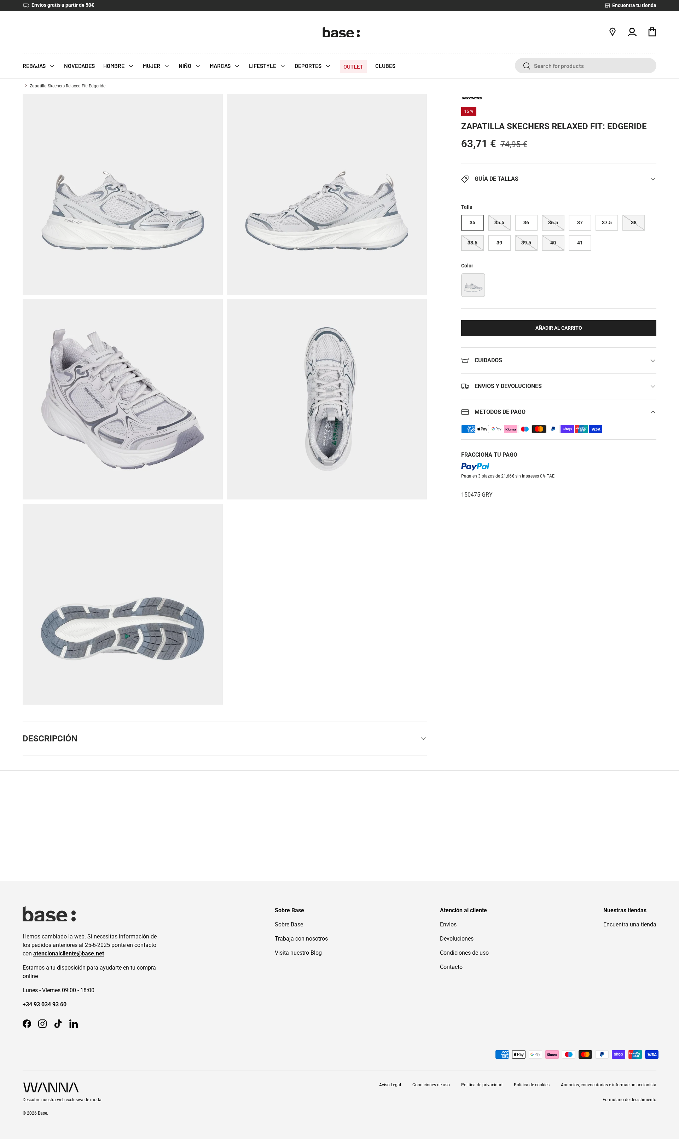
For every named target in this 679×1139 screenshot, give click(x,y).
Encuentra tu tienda (633, 5)
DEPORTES (309, 65)
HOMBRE (114, 65)
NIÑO (185, 65)
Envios (448, 924)
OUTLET (353, 66)
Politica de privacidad (482, 1084)
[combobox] (585, 65)
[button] (652, 32)
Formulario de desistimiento (629, 1099)
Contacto (451, 967)
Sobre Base (289, 924)
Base (42, 1113)
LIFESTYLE (263, 65)
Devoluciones (457, 938)
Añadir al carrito (558, 328)
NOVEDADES (79, 65)
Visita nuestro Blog (298, 952)
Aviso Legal (390, 1084)
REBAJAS (35, 65)
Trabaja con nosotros (301, 938)
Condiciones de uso (464, 952)
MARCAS (221, 65)
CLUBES (385, 65)
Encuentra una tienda (629, 924)
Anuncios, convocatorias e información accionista (608, 1084)
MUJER (152, 65)
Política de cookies (532, 1084)
